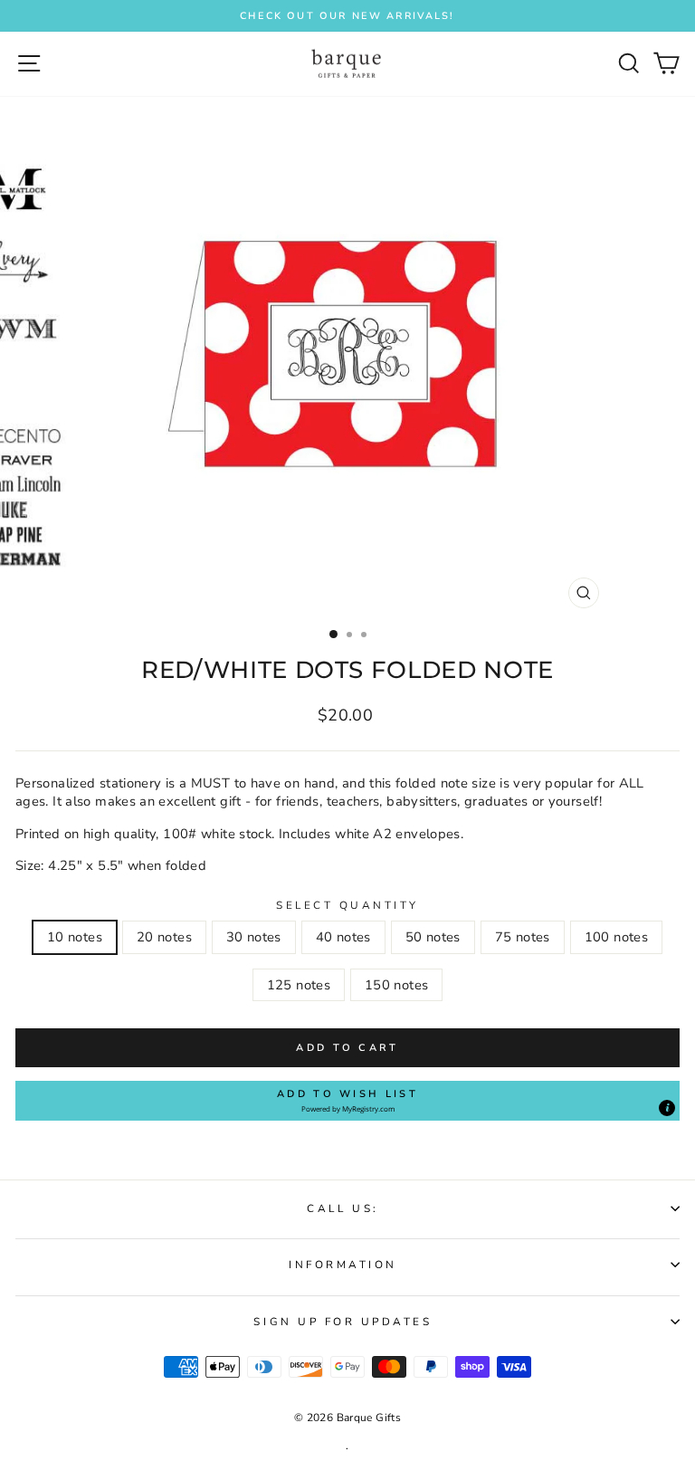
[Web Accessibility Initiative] (688, 671)
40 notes (343, 937)
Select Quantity (347, 905)
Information (343, 1264)
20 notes (164, 937)
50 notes (433, 937)
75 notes (522, 937)
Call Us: (342, 1208)
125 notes (298, 985)
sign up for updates (342, 1321)
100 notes (616, 937)
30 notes (253, 937)
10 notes (74, 937)
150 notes (396, 985)
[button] (347, 1101)
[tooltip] (667, 1108)
